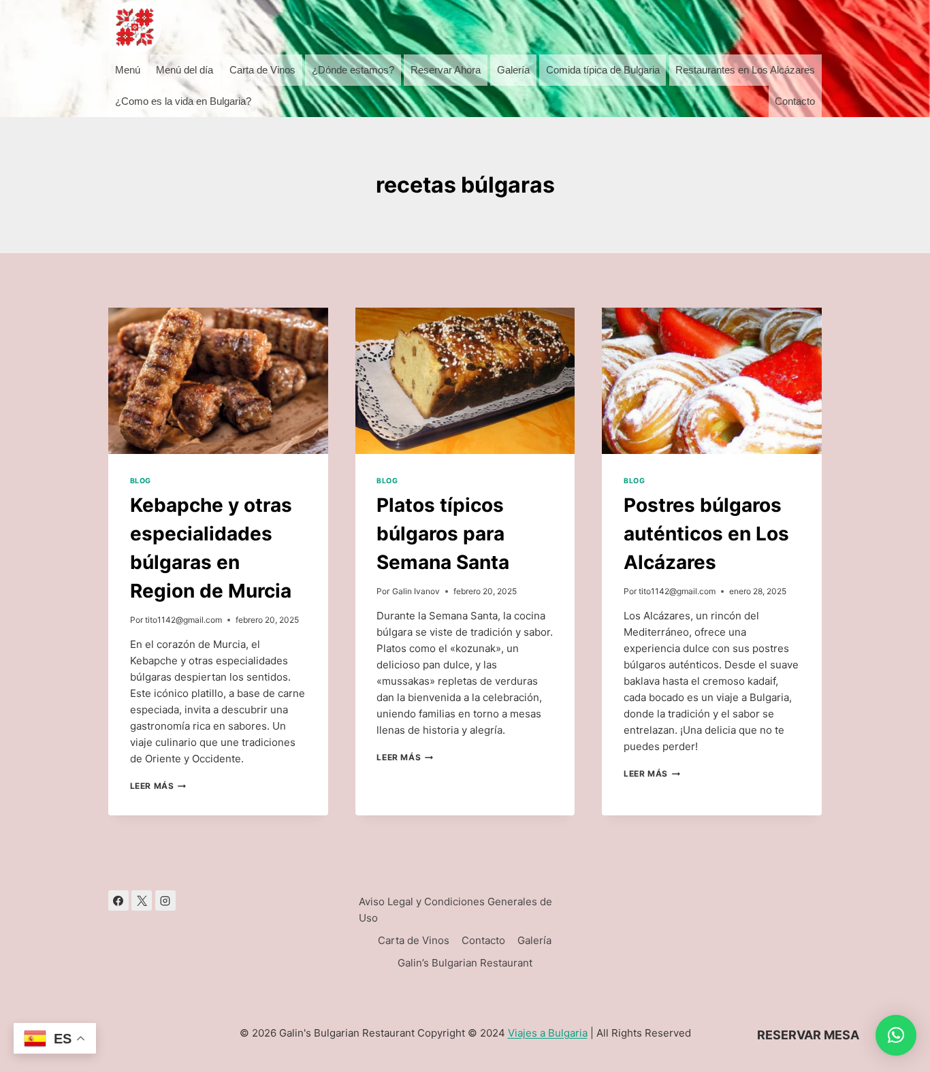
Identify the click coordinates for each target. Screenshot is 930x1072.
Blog (140, 480)
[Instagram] (165, 900)
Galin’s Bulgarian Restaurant (465, 962)
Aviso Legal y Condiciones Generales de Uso (455, 909)
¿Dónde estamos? (353, 70)
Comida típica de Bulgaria (603, 70)
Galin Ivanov (416, 591)
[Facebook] (118, 900)
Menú (127, 70)
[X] (141, 900)
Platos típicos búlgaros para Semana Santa (442, 533)
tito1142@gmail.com (183, 620)
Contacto (795, 101)
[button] (896, 1035)
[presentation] (218, 381)
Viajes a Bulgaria (548, 1032)
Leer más (158, 786)
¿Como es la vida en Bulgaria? (183, 101)
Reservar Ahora (446, 70)
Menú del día (184, 70)
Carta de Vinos (262, 70)
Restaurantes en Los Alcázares (745, 70)
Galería (513, 70)
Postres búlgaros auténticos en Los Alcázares (706, 533)
